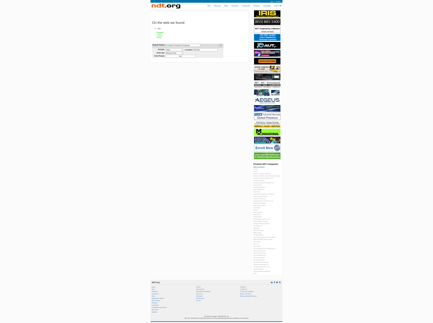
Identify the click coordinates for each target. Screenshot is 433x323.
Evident (255, 210)
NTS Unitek (256, 242)
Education (235, 6)
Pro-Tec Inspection (259, 257)
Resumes (217, 6)
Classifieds (267, 6)
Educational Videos (158, 298)
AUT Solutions (257, 185)
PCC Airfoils (257, 246)
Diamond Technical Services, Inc (263, 201)
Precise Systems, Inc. (259, 255)
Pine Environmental (259, 251)
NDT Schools (156, 300)
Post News (199, 296)
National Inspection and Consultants (264, 237)
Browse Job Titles (245, 294)
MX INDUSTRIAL (258, 235)
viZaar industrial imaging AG (262, 271)
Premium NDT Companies (265, 164)
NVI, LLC (256, 244)
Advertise (243, 287)
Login (271, 1)
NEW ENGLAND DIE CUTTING (262, 239)
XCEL (255, 273)
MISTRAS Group (258, 230)
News (226, 6)
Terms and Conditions (247, 291)
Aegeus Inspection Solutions (262, 173)
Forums (198, 300)
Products (256, 6)
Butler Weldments (258, 189)
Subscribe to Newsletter (203, 291)
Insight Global (257, 217)
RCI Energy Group (259, 260)
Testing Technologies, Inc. (261, 264)
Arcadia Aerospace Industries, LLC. (264, 183)
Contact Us (243, 289)
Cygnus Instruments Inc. (260, 196)
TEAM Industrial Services (261, 262)
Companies (246, 6)
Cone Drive (256, 192)
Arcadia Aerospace (259, 180)
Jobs (209, 6)
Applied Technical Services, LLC (263, 178)
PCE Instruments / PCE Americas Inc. (264, 248)
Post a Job (199, 294)
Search (276, 6)
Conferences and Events (159, 307)
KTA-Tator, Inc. (257, 226)
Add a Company (259, 167)
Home (153, 287)
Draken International (259, 203)
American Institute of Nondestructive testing (266, 176)
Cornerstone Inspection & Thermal (263, 194)
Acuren (255, 169)
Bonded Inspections (259, 187)
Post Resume (200, 298)
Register (278, 1)
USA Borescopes (258, 269)
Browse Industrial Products (248, 296)
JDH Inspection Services (260, 221)
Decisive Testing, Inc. (259, 199)
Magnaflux (256, 228)
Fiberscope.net (257, 212)
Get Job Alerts (200, 289)
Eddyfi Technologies (259, 205)
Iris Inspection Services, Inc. (261, 219)
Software (154, 312)
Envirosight (256, 208)
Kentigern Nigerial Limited (261, 223)
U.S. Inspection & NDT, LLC (261, 267)
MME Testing (257, 233)
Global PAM (256, 214)
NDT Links (155, 310)
